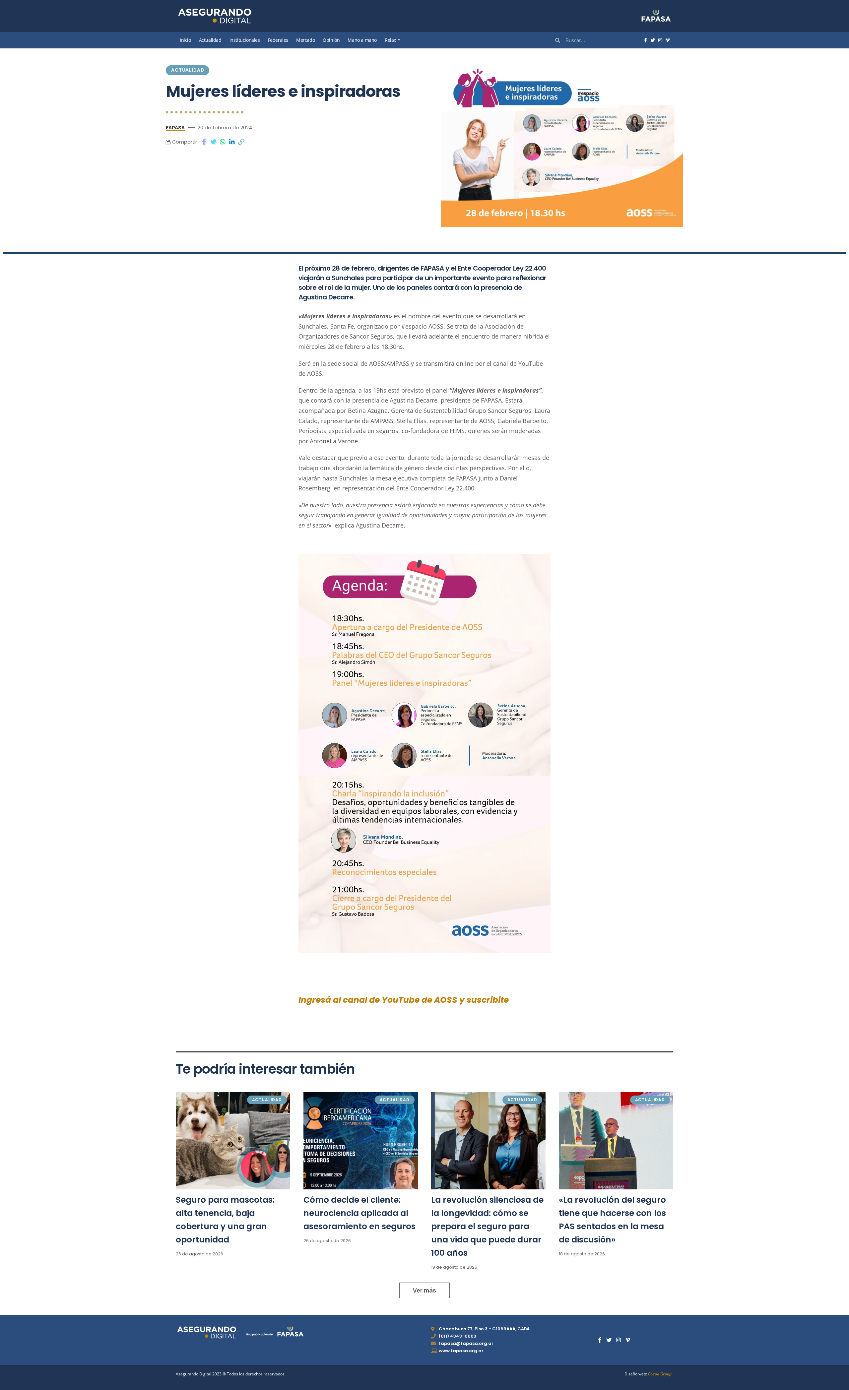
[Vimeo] (667, 40)
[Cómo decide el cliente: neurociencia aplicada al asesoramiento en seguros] (360, 1140)
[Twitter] (653, 40)
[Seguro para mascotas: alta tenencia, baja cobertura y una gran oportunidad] (233, 1140)
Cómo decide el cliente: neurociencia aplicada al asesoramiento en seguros (359, 1213)
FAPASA (175, 127)
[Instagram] (660, 40)
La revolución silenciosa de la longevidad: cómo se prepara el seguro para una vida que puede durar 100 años (487, 1226)
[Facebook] (645, 40)
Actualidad (187, 70)
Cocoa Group (660, 1374)
